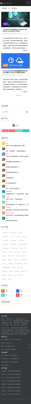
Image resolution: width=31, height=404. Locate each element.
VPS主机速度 (5, 244)
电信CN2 (14, 267)
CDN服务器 (4, 232)
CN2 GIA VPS (5, 236)
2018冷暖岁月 (14, 355)
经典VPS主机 (24, 271)
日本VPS (4, 263)
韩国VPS (21, 275)
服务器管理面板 (18, 263)
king (7, 143)
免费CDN (24, 252)
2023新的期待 (14, 362)
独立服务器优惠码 (6, 267)
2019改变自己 (5, 358)
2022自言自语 (5, 362)
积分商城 (19, 131)
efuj (7, 218)
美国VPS (10, 275)
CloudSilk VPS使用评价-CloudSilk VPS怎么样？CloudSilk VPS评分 (15, 30)
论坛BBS (26, 131)
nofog (7, 196)
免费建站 (4, 255)
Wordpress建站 (5, 248)
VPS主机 (5, 65)
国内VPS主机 (11, 255)
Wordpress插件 (14, 248)
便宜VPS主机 (17, 252)
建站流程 (10, 259)
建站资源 (16, 259)
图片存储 (18, 255)
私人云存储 (20, 267)
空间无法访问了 (10, 213)
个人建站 (4, 252)
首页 (9, 8)
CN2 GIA (20, 232)
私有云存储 (4, 271)
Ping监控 (3, 371)
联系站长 (13, 349)
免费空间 (3, 384)
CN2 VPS (12, 236)
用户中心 (12, 131)
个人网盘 (10, 252)
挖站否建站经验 (23, 259)
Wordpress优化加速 (22, 244)
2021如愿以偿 (14, 358)
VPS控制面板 (13, 244)
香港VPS (10, 279)
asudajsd (8, 207)
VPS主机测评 (13, 240)
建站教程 (4, 259)
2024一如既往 (5, 365)
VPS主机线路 (21, 240)
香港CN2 (4, 279)
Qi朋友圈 (7, 349)
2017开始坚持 (5, 355)
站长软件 (17, 271)
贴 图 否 (3, 387)
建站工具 (24, 255)
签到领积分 (5, 131)
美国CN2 (4, 275)
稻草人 (7, 154)
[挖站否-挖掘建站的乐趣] (9, 3)
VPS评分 (5, 24)
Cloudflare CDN (12, 232)
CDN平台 (3, 374)
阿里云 (15, 275)
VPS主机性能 (5, 240)
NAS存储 (25, 236)
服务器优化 (10, 263)
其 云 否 (3, 377)
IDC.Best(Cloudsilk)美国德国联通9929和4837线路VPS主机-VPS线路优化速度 (15, 71)
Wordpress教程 (23, 248)
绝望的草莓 (9, 191)
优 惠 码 (3, 381)
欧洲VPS (26, 263)
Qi (15, 33)
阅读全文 (25, 50)
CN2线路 (19, 236)
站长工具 (11, 271)
